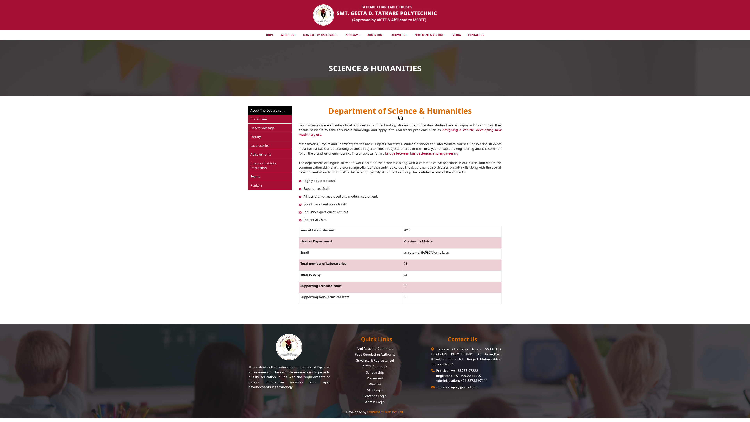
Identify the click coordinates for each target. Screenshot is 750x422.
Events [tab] (255, 176)
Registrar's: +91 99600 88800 (458, 375)
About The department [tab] (267, 110)
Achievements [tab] (260, 154)
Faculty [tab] (255, 137)
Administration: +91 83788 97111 (462, 380)
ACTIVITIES (398, 35)
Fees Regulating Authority (375, 354)
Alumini (375, 384)
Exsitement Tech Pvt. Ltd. (385, 412)
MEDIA (456, 35)
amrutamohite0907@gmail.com (427, 252)
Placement (375, 378)
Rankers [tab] (256, 185)
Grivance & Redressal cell (375, 360)
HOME (270, 35)
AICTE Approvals (375, 366)
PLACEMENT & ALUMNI (428, 35)
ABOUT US (287, 35)
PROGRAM (351, 35)
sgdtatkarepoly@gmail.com (457, 387)
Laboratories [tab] (259, 145)
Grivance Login (375, 396)
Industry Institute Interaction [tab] (263, 165)
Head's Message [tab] (262, 128)
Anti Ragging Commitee (375, 348)
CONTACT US (476, 35)
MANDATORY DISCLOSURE (319, 35)
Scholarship (375, 372)
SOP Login (375, 390)
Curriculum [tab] (258, 119)
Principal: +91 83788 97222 (457, 370)
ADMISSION (374, 35)
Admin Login (375, 402)
